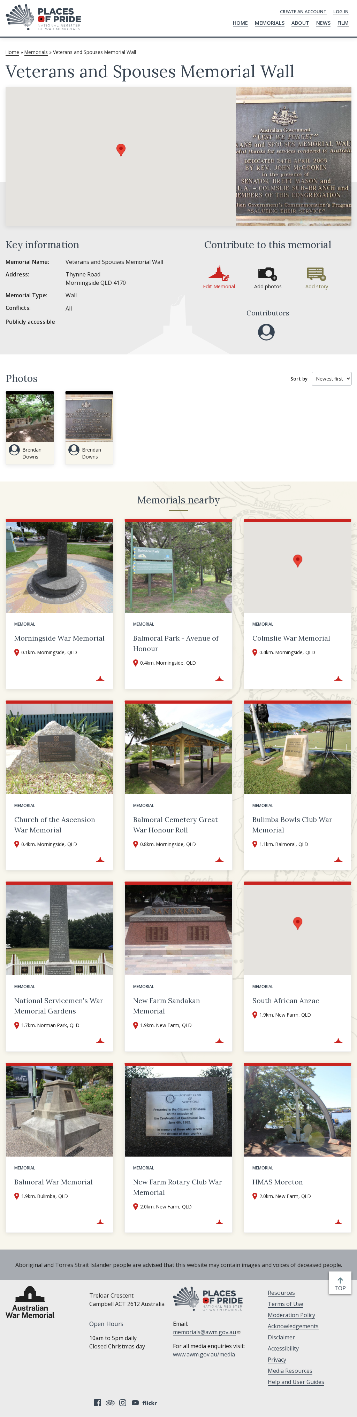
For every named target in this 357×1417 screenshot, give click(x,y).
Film (343, 22)
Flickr (150, 1402)
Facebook (97, 1402)
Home (240, 22)
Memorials (269, 22)
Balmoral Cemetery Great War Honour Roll (175, 824)
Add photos (268, 286)
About (300, 22)
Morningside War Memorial (59, 638)
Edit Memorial (219, 286)
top (341, 1288)
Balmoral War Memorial (53, 1181)
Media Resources (290, 1371)
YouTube (135, 1402)
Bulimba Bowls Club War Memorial (292, 824)
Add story (316, 286)
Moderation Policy (291, 1315)
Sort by (298, 378)
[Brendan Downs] (266, 332)
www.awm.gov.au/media (204, 1354)
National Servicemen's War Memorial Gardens (58, 1005)
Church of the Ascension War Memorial (54, 824)
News (323, 22)
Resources (281, 1293)
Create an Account (303, 11)
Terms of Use (285, 1304)
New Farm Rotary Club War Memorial (177, 1187)
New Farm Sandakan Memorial (166, 1005)
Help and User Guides (296, 1382)
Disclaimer (281, 1337)
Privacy (277, 1359)
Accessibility (283, 1348)
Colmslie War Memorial (291, 638)
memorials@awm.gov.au (204, 1332)
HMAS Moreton (277, 1181)
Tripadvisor (110, 1402)
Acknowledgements (293, 1326)
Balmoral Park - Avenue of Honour (176, 643)
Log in (341, 11)
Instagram (122, 1402)
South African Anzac (285, 1000)
